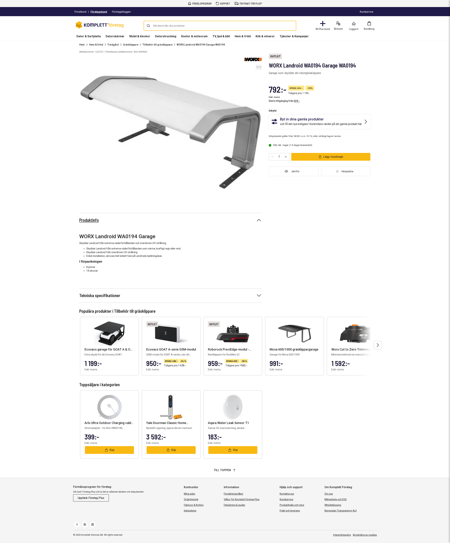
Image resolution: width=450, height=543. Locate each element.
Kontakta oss (287, 493)
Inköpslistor (190, 510)
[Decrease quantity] (272, 156)
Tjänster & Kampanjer (294, 36)
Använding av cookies (365, 535)
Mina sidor (189, 493)
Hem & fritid (243, 36)
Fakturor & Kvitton (194, 505)
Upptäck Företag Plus (91, 498)
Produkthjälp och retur (292, 505)
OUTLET (275, 56)
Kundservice (286, 499)
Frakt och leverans (290, 510)
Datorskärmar (115, 36)
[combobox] (220, 26)
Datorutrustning (165, 36)
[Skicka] (148, 25)
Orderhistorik (191, 499)
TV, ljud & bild (221, 36)
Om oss (328, 493)
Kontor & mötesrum (194, 36)
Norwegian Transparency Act (340, 510)
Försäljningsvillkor (233, 493)
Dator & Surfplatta (88, 36)
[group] (170, 132)
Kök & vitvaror (265, 36)
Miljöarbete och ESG (335, 499)
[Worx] (253, 59)
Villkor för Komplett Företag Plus (241, 499)
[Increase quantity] (285, 156)
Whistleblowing (332, 505)
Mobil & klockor (139, 36)
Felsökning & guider (234, 505)
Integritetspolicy (342, 535)
